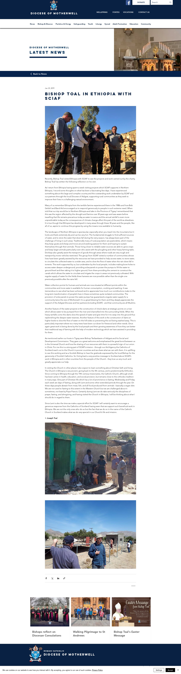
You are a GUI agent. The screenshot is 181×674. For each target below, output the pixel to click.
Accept (170, 670)
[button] (45, 23)
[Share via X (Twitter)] (52, 578)
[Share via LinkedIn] (58, 578)
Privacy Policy (97, 670)
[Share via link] (64, 578)
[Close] (178, 670)
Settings (159, 670)
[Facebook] (128, 2)
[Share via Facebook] (46, 578)
